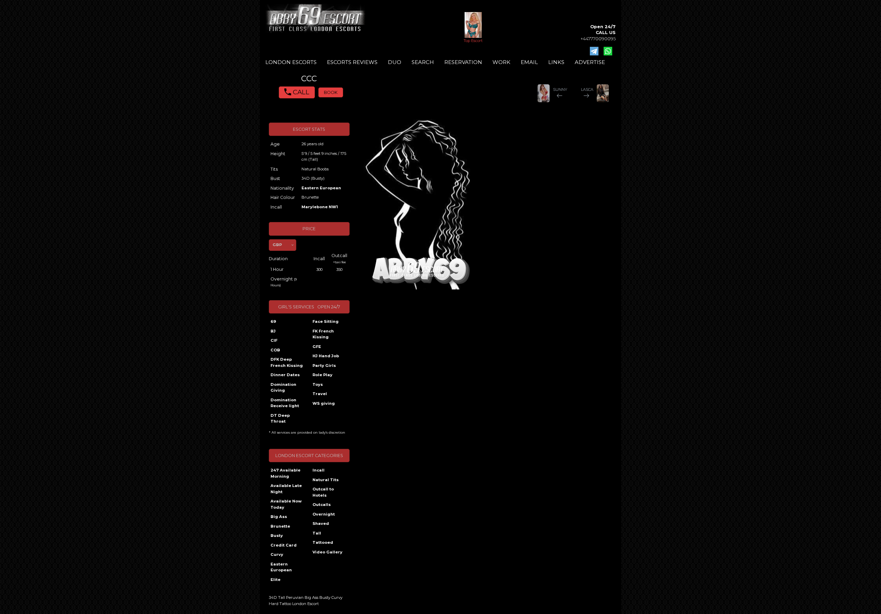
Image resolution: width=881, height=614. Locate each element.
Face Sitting (325, 321)
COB (275, 350)
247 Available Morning (285, 473)
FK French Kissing (323, 334)
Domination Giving (283, 387)
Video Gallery (327, 552)
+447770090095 (598, 38)
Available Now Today (286, 504)
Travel (319, 393)
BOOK (331, 92)
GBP (277, 244)
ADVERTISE (590, 62)
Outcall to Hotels (323, 492)
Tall (316, 533)
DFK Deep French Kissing (286, 362)
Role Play (322, 374)
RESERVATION (463, 62)
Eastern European (321, 188)
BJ (273, 331)
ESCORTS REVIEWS (352, 62)
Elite (275, 579)
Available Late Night (286, 488)
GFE (316, 346)
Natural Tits (325, 479)
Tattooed (322, 542)
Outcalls (321, 504)
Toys (317, 384)
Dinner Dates (285, 374)
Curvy (276, 554)
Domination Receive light (284, 403)
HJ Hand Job (325, 355)
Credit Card (283, 545)
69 (273, 321)
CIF (273, 340)
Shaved (320, 523)
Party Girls (324, 365)
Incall (318, 470)
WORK (501, 62)
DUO (394, 62)
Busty (276, 535)
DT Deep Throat (280, 418)
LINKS (556, 62)
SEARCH (423, 62)
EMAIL (529, 62)
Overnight (323, 514)
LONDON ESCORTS (291, 62)
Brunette (280, 526)
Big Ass (278, 516)
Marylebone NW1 (319, 206)
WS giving (323, 403)
